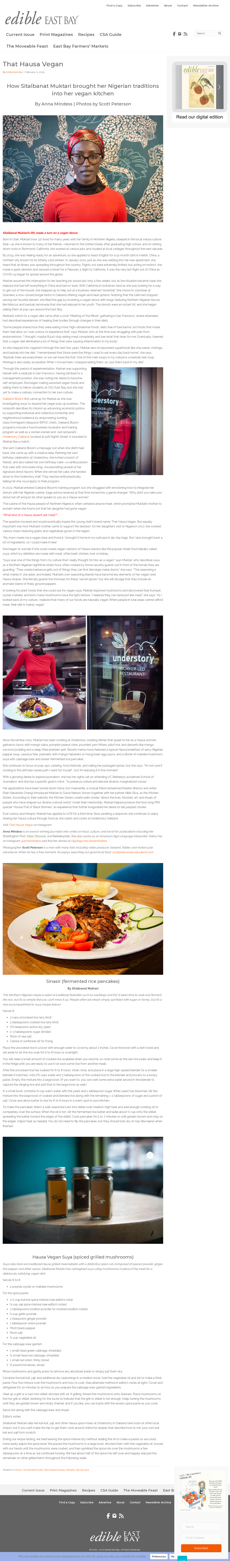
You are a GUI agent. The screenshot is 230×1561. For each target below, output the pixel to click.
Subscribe (134, 5)
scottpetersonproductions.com (132, 852)
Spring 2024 (82, 1470)
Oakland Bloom (13, 399)
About (168, 5)
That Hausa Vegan (21, 825)
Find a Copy (114, 5)
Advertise (152, 5)
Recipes (86, 34)
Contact (182, 5)
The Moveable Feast (27, 46)
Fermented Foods (33, 1470)
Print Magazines (56, 34)
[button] (201, 1548)
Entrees (17, 1470)
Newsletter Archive (205, 5)
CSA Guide (110, 34)
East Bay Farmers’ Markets (80, 46)
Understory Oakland (16, 436)
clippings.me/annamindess (89, 841)
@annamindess (31, 841)
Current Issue (20, 34)
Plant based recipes (54, 1470)
